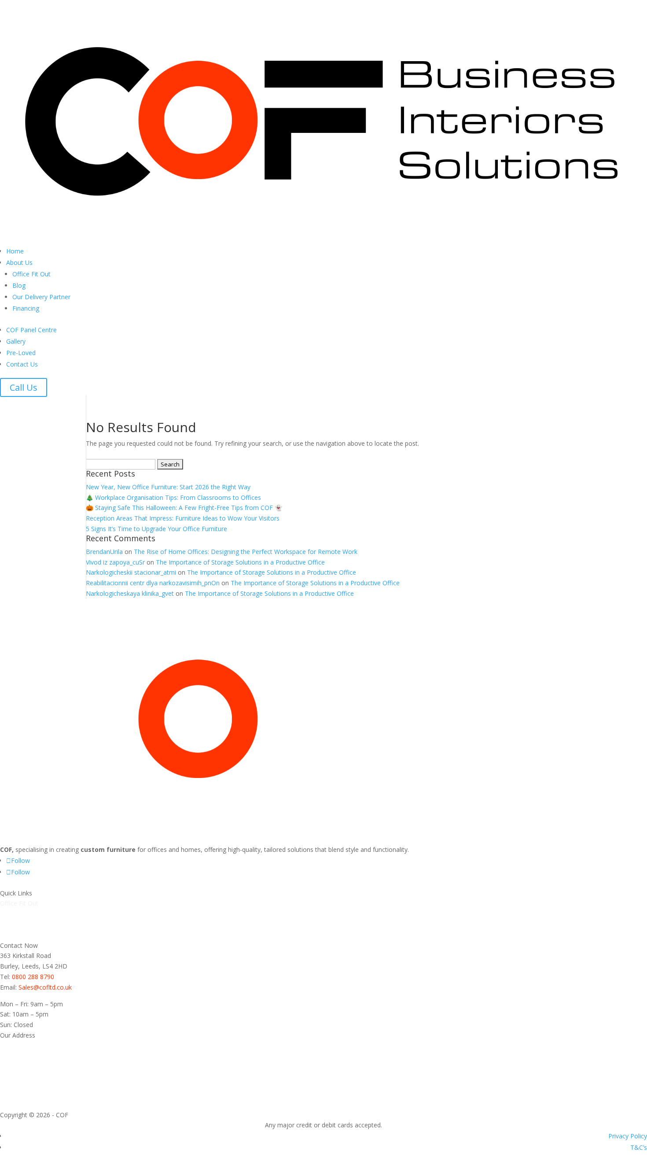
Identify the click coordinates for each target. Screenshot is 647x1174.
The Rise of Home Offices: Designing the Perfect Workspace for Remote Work (245, 551)
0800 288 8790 (33, 976)
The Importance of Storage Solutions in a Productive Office (240, 562)
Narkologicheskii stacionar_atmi (131, 572)
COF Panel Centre (31, 330)
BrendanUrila (104, 551)
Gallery (16, 341)
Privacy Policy (627, 1136)
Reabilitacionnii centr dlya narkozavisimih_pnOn (153, 583)
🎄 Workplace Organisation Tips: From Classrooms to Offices (173, 497)
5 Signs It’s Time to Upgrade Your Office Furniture (156, 529)
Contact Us (22, 364)
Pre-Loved (21, 353)
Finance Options (23, 935)
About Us (19, 262)
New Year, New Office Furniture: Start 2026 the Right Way (168, 487)
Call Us (23, 387)
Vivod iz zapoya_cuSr (115, 562)
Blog (19, 285)
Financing (25, 308)
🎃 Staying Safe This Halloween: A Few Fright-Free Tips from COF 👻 (184, 507)
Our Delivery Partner (41, 297)
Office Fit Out (31, 274)
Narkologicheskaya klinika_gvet (130, 593)
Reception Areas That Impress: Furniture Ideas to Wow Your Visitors (182, 518)
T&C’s (638, 1147)
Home (15, 251)
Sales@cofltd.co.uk (45, 987)
